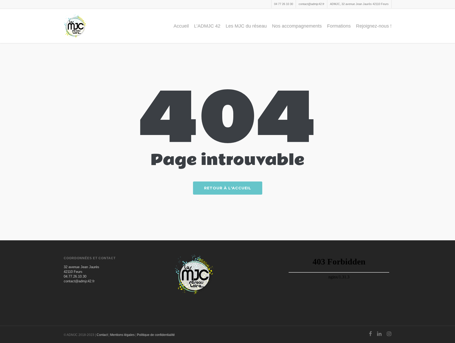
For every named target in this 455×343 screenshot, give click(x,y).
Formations (339, 26)
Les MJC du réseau (246, 26)
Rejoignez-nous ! (374, 26)
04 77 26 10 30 (283, 4)
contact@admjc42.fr (311, 4)
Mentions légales (122, 335)
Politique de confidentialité (156, 335)
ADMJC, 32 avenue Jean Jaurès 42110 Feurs (359, 4)
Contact (102, 335)
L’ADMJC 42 (207, 26)
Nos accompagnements (297, 26)
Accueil (181, 26)
